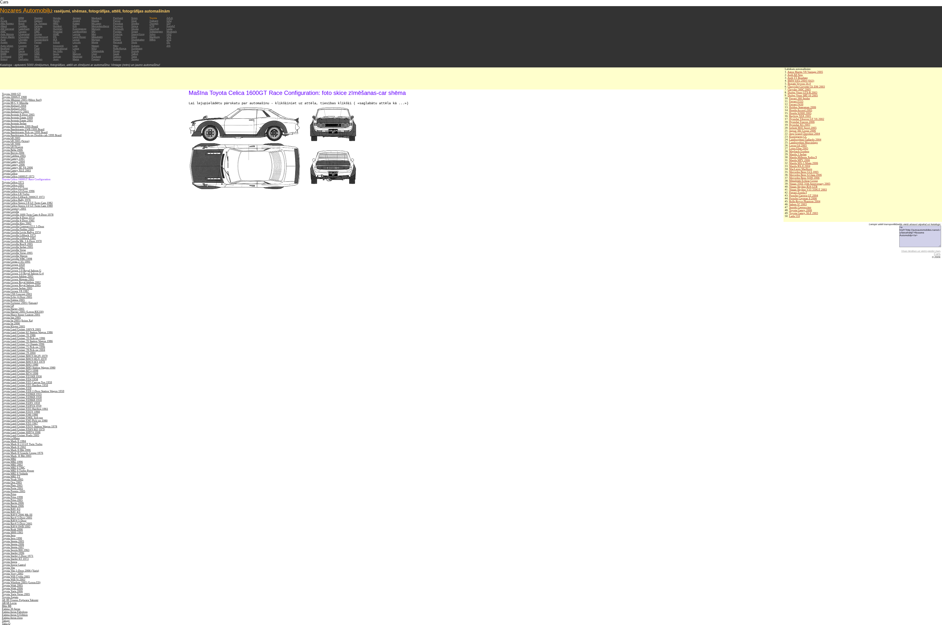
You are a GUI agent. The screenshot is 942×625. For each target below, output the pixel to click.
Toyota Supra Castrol (14, 564)
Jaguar (57, 56)
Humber (57, 26)
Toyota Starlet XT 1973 (15, 558)
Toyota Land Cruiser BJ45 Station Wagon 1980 (28, 367)
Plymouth (118, 28)
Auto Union (6, 45)
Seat (134, 20)
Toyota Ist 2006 (11, 323)
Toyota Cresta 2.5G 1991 (16, 261)
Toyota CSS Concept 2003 (17, 294)
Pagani (96, 59)
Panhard (118, 18)
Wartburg (154, 37)
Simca (134, 26)
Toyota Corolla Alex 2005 (16, 223)
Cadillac (22, 26)
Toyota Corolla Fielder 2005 (18, 229)
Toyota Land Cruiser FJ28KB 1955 (22, 394)
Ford (36, 48)
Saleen (117, 56)
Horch (56, 20)
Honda (57, 18)
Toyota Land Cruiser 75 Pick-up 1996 (23, 346)
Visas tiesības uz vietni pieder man (920, 251)
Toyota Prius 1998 (12, 497)
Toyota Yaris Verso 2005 (16, 594)
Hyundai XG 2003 (799, 124)
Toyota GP (8, 305)
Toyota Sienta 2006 (13, 544)
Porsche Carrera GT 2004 (803, 195)
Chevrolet (23, 37)
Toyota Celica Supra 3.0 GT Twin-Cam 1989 (27, 205)
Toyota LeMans (11, 438)
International (60, 48)
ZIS (168, 45)
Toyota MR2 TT (11, 476)
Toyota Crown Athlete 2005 (17, 276)
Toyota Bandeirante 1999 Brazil (20, 126)
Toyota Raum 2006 (13, 505)
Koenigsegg (79, 28)
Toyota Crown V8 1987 (15, 291)
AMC (3, 31)
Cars (937, 254)
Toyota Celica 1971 (13, 182)
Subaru (135, 45)
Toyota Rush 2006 (12, 529)
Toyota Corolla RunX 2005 (17, 243)
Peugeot (118, 26)
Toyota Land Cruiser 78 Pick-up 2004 (23, 349)
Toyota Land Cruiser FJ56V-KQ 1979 (23, 429)
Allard (3, 26)
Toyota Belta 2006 (12, 149)
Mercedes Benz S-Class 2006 (805, 174)
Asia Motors (7, 34)
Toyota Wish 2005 (12, 585)
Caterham (23, 28)
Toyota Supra (9, 561)
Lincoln (77, 42)
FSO (36, 51)
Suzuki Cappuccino (800, 207)
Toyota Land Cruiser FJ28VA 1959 (21, 405)
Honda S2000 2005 (800, 113)
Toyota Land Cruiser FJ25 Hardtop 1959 (25, 385)
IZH (168, 23)
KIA (75, 26)
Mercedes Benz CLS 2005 (804, 171)
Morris (95, 42)
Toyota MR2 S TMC (13, 467)
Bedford (5, 48)
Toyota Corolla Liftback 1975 (19, 235)
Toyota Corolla (10, 211)
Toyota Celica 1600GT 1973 (18, 176)
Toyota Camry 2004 (13, 161)
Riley (115, 45)
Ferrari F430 (796, 104)
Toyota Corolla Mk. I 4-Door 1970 (22, 241)
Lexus (76, 39)
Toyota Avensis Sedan (14, 123)
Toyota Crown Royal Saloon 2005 (21, 285)
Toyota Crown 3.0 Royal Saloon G (21, 270)
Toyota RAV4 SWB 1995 (16, 526)
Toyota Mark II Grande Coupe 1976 (22, 452)
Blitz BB (6, 605)
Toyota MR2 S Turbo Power (18, 470)
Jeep (56, 59)
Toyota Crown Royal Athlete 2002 (21, 282)
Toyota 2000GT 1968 (14, 96)
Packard (96, 56)
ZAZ (169, 39)
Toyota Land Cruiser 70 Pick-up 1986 (23, 338)
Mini (94, 34)
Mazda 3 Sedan (798, 154)
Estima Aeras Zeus (12, 617)
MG (93, 31)
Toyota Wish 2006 (12, 588)
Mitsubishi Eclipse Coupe (803, 180)
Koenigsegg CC (798, 136)
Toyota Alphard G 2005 (15, 111)
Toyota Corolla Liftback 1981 (19, 238)
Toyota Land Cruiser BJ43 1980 (20, 364)
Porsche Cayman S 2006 (803, 198)
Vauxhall (154, 28)
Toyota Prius (9, 494)
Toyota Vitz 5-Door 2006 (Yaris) (20, 570)
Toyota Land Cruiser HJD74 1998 (21, 432)
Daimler (38, 18)
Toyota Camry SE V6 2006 (17, 167)
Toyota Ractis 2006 (13, 502)
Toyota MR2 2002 (12, 464)
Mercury (96, 28)
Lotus (76, 48)
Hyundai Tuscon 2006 (802, 121)
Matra (76, 59)
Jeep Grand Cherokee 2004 (804, 133)
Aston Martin (7, 37)
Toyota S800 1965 (12, 532)
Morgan (96, 39)
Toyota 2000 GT (11, 93)
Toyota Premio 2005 (13, 491)
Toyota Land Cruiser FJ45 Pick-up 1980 (25, 420)
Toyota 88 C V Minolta (15, 102)
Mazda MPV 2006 (799, 160)
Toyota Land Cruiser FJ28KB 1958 (22, 396)
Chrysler (22, 39)
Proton (117, 37)
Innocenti (58, 45)
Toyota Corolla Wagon (14, 255)
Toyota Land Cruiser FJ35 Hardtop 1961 (25, 408)
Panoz (116, 20)
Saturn (117, 59)
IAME (56, 34)
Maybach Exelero (799, 151)
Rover (116, 51)
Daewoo (23, 53)
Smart (134, 31)
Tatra (134, 56)
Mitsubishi (97, 37)
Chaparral (23, 34)
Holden (38, 59)
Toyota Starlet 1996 (13, 552)
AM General (7, 28)
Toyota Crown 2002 (13, 267)
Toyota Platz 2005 (12, 485)
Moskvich (172, 31)
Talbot (134, 53)
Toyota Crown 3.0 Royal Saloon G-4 (23, 273)
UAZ (169, 34)
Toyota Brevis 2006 (13, 152)
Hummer (57, 28)
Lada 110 (794, 216)
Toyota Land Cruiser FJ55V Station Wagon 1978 (29, 426)
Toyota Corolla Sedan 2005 (17, 246)
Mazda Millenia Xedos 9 (803, 157)
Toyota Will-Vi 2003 (13, 579)
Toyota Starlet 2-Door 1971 (17, 555)
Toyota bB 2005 (11, 138)
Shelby (135, 23)
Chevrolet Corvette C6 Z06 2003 (806, 86)
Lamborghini (80, 31)
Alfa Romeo (7, 23)
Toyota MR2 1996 (12, 461)
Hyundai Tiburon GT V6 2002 (806, 118)
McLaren (96, 23)
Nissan (95, 45)
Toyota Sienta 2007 (13, 547)
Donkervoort (41, 37)
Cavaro (22, 31)
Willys (152, 39)
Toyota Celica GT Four (15, 188)
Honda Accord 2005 (800, 110)
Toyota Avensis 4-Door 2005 (18, 114)
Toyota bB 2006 (11, 143)
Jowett (76, 20)
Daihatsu (23, 59)
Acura (3, 20)
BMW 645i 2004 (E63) (801, 80)
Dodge (38, 34)
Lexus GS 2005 (798, 145)
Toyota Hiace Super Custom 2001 (21, 314)
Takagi (6, 620)
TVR (151, 26)
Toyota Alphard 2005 (14, 108)
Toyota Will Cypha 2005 (16, 576)
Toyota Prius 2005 (12, 499)
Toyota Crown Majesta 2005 (18, 279)
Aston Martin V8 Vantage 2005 (805, 71)
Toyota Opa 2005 (12, 482)
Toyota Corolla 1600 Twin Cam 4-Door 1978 (27, 214)
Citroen (22, 42)
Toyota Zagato (10, 597)
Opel (94, 53)
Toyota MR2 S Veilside (15, 473)
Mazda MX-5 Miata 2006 (803, 163)
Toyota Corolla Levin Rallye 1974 (21, 232)
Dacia (21, 51)
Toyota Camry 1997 (13, 158)
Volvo (152, 34)
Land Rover (79, 37)
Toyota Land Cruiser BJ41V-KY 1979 (23, 361)
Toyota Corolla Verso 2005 (17, 252)
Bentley (4, 51)
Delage (38, 26)
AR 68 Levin (9, 602)
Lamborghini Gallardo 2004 (805, 139)
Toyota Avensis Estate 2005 (17, 120)
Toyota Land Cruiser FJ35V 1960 (21, 411)
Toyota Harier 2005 (13, 308)
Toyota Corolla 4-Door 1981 (18, 220)
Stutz (134, 42)
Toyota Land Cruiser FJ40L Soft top (22, 417)
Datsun (38, 20)
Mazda (95, 20)
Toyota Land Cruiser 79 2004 (19, 352)
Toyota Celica (9, 173)
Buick (21, 23)
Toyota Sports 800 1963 (15, 549)
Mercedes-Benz (100, 26)
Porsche (117, 34)
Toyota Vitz (8, 567)
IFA (55, 37)
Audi (3, 39)
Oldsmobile (98, 51)
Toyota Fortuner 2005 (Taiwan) (20, 302)
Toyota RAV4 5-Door (14, 520)
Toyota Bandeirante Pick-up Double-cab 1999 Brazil (32, 135)
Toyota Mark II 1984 (14, 441)
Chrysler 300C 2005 (799, 89)
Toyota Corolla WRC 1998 (17, 258)
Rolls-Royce (119, 48)
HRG (55, 23)
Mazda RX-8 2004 (799, 166)
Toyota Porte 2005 (12, 488)
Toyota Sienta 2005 (13, 541)
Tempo (135, 59)
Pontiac (117, 31)
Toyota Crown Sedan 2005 (17, 288)
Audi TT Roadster (797, 77)
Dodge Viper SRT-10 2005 (803, 95)
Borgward (5, 56)
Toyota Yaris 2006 (12, 591)
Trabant (153, 20)
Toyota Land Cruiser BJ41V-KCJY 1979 (25, 355)
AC (2, 18)
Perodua (118, 23)
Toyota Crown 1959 (13, 264)
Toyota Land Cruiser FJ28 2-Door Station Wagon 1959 (33, 391)
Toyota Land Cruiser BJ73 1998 (20, 370)
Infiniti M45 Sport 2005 (803, 127)
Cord (21, 48)
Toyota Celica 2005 (13, 185)
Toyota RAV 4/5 (11, 511)
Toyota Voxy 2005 (12, 573)
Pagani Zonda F (798, 192)
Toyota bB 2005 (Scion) (15, 141)
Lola (75, 45)
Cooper (22, 45)
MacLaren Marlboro (800, 168)
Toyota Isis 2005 (11, 317)
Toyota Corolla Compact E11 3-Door (23, 226)
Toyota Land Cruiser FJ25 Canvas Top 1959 (27, 382)
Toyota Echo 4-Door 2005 (17, 296)
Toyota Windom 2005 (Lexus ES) (21, 582)
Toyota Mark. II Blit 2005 (16, 455)
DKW (37, 28)
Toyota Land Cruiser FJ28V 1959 (21, 402)
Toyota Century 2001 (14, 208)
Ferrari (37, 42)
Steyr (134, 37)
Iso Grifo (58, 51)
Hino (36, 56)
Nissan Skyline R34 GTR (803, 186)
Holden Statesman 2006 (802, 107)
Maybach (97, 18)
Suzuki (135, 51)
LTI (74, 51)
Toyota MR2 (9, 458)
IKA (55, 39)
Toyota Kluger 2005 (13, 326)
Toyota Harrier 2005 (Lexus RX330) (23, 311)
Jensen (77, 18)
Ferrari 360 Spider (799, 98)
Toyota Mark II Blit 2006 (16, 449)
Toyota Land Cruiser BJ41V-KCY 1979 (24, 358)
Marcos (77, 53)
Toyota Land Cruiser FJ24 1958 (20, 379)
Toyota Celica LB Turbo (15, 193)
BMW (3, 53)
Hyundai (57, 31)
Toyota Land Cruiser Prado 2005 (20, 435)
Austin (4, 42)
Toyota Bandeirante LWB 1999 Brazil (23, 129)
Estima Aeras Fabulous (14, 611)
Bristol (3, 59)
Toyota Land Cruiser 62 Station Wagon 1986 (27, 332)
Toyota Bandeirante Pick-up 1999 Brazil (25, 132)
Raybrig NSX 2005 (800, 116)
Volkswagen (156, 31)
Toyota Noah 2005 (12, 479)
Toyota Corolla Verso (14, 249)
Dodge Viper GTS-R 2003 (802, 92)
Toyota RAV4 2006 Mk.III (17, 514)
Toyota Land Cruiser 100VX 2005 (21, 329)
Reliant (117, 39)
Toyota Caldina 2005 (14, 155)
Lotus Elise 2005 (798, 148)
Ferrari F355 (796, 101)
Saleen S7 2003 (798, 204)
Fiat (36, 45)
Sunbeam (136, 48)
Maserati (77, 56)
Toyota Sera (8, 535)
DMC (37, 31)
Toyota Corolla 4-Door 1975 (18, 217)
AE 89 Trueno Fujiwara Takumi (20, 600)
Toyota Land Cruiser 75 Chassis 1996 (23, 344)
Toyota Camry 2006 (800, 210)
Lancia (76, 34)
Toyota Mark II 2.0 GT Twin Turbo (22, 444)
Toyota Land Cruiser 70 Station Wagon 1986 (27, 341)
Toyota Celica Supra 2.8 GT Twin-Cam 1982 (27, 202)
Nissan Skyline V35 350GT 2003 (808, 189)
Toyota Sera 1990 (12, 538)
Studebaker (137, 39)
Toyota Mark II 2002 (14, 447)
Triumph (153, 23)
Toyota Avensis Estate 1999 (17, 117)
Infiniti (56, 42)
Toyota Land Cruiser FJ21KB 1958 (22, 376)
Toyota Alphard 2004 (14, 105)
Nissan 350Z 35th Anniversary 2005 (809, 183)
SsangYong (137, 34)
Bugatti (22, 20)
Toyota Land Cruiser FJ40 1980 (20, 414)
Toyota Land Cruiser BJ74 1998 (20, 373)
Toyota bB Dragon (12, 146)
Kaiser (76, 23)
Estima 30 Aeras (11, 608)
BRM (21, 18)
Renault (117, 42)
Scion (134, 18)
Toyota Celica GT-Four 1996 (18, 191)
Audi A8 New (795, 74)
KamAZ (171, 26)
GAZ (169, 20)
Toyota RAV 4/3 (11, 508)
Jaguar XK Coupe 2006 (802, 130)
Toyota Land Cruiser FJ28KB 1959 (22, 399)
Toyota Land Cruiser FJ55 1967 (20, 423)
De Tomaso (40, 23)
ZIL (168, 42)
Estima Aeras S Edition (15, 614)
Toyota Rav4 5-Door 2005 (17, 523)
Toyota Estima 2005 (13, 299)
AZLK (170, 18)
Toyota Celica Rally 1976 (16, 199)
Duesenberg (41, 39)
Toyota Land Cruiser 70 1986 (19, 335)
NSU (94, 48)
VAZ (169, 37)
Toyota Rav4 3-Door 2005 (17, 517)
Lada (169, 28)
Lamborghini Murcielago (803, 142)
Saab (116, 53)
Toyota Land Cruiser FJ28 (16, 388)
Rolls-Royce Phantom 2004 (804, 201)
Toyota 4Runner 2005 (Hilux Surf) (22, 99)
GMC (37, 53)
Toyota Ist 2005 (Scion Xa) (17, 320)
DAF (20, 56)
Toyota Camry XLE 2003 (803, 213)
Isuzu (56, 53)
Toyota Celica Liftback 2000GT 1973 (23, 196)
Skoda (135, 28)
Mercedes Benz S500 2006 (804, 177)
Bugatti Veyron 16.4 (799, 83)
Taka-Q (6, 623)
